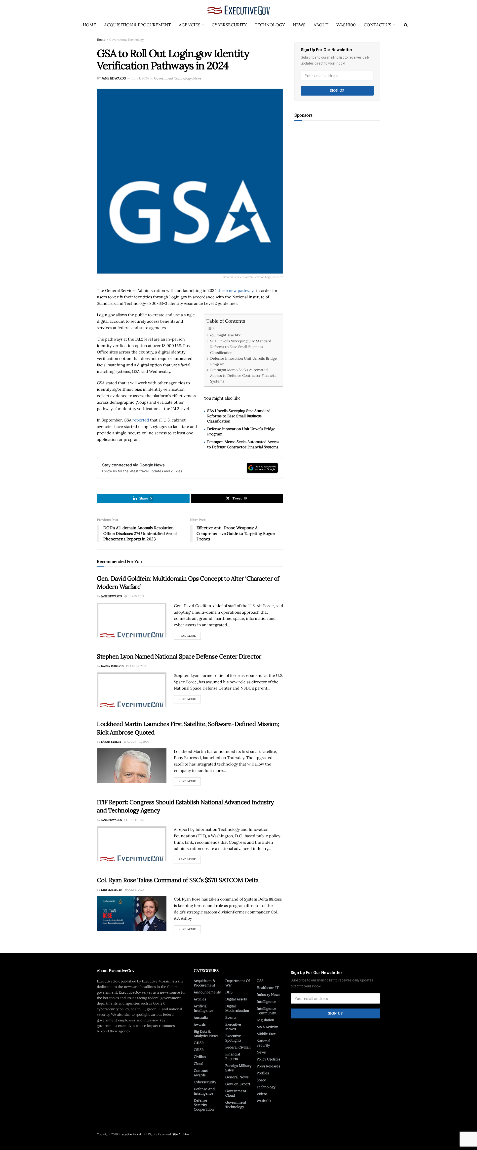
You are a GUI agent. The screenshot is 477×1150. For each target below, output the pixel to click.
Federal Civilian (238, 1047)
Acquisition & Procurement (137, 25)
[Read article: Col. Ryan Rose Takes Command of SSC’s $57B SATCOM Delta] (131, 913)
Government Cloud (235, 1093)
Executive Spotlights (233, 1038)
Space (261, 1080)
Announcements (207, 992)
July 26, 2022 (137, 666)
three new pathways (236, 290)
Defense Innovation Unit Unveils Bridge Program (243, 361)
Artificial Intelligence (203, 1008)
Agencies (189, 25)
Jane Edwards (114, 78)
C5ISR (199, 1049)
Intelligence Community (266, 1010)
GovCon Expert (237, 1084)
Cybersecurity (229, 25)
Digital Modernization (237, 1008)
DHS (229, 992)
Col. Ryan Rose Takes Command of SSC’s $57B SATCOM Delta (178, 880)
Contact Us (377, 25)
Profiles (263, 1073)
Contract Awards (201, 1072)
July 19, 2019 (135, 596)
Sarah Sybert (111, 741)
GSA (260, 980)
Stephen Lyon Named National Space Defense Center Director (179, 656)
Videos (262, 1094)
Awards (199, 1024)
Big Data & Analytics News (206, 1033)
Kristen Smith (111, 889)
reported (140, 420)
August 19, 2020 (137, 741)
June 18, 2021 (136, 820)
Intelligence (266, 1001)
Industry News (268, 994)
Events (230, 1017)
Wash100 (346, 25)
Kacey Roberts (112, 666)
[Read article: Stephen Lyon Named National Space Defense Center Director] (131, 689)
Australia (201, 1017)
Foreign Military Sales (238, 1067)
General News (236, 1077)
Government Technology (126, 39)
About (321, 25)
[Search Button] (406, 25)
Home (89, 25)
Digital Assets (236, 999)
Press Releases (268, 1066)
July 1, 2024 (140, 78)
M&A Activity (267, 1027)
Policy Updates (268, 1059)
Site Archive (180, 1134)
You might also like (225, 335)
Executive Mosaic (130, 1134)
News (299, 25)
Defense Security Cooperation (204, 1105)
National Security (263, 1043)
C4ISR (199, 1043)
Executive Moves (233, 1026)
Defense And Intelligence (204, 1091)
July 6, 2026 (135, 889)
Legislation (265, 1020)
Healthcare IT (268, 987)
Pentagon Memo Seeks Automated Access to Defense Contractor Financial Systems (243, 375)
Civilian (200, 1056)
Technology (270, 25)
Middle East (266, 1034)
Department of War (237, 982)
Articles (200, 999)
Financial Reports (232, 1056)
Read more (190, 634)
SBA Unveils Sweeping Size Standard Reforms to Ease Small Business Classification (240, 347)
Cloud (198, 1063)
